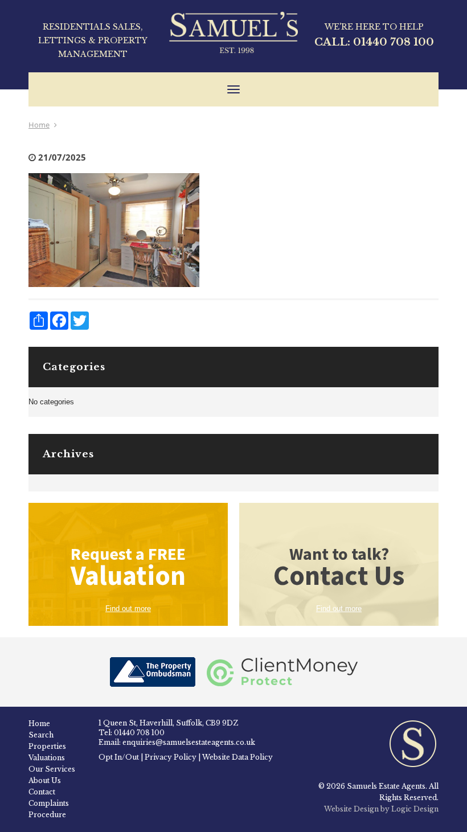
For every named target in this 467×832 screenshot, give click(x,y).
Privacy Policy (170, 757)
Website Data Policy (237, 757)
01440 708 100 (393, 42)
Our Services (51, 769)
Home (39, 125)
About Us (44, 780)
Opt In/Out (119, 757)
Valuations (46, 757)
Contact (41, 792)
